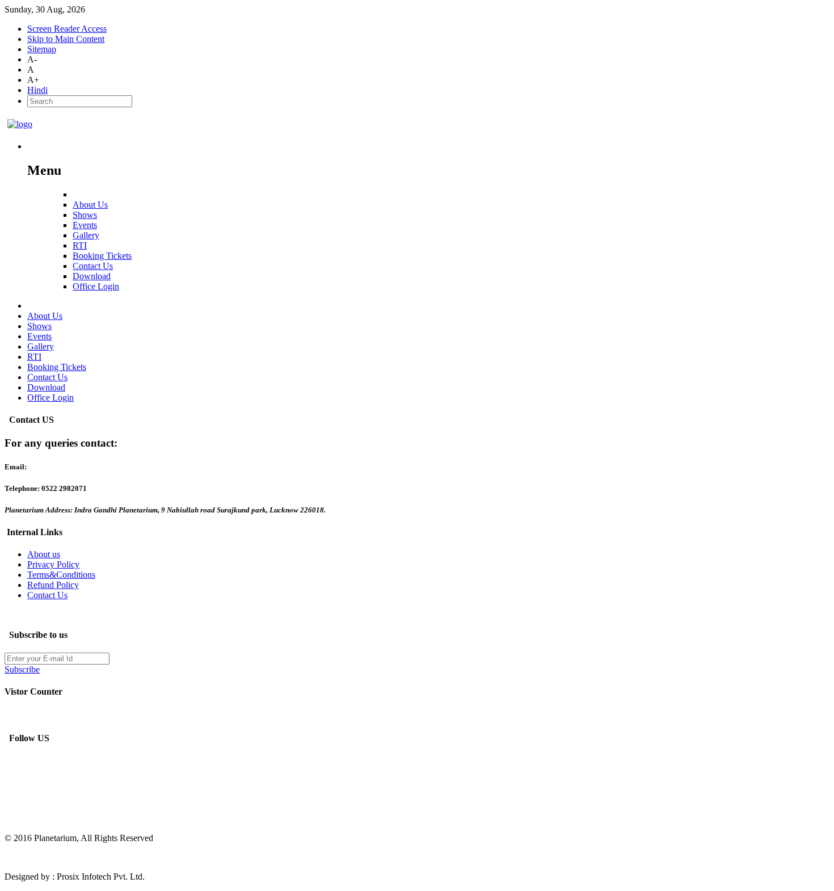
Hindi (37, 90)
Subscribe (22, 669)
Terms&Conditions (61, 574)
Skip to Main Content (65, 39)
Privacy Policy (53, 564)
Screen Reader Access (67, 28)
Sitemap (41, 49)
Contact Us (47, 595)
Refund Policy (53, 585)
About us (43, 554)
